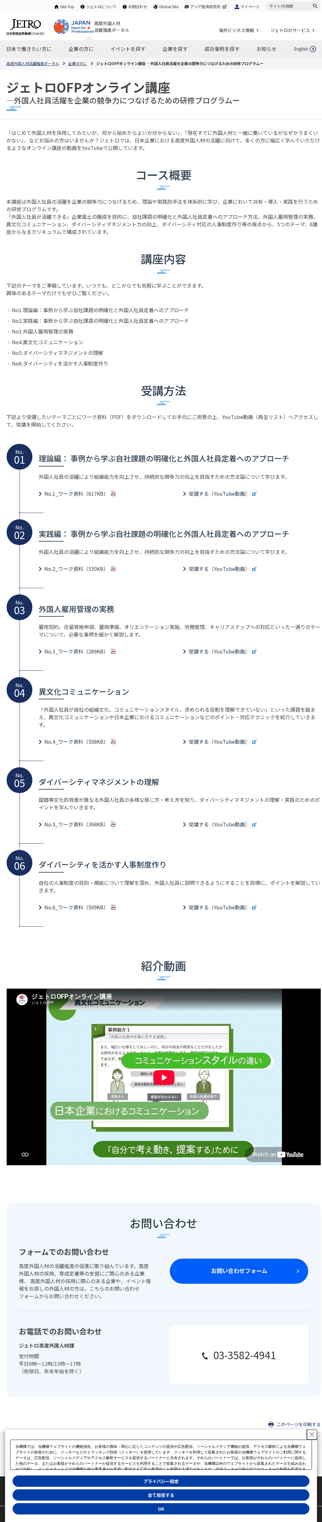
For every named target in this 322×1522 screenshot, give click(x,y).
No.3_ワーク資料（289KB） (76, 651)
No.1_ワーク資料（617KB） (76, 493)
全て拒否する (161, 1495)
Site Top (67, 6)
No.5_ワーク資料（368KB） (76, 824)
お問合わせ (137, 6)
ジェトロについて (101, 6)
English (301, 49)
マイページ (250, 6)
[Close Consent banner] (312, 1435)
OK (161, 1509)
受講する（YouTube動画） (219, 493)
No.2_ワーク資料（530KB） (76, 568)
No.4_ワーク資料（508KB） (76, 741)
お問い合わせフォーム (239, 1270)
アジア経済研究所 (205, 6)
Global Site (168, 6)
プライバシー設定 (161, 1481)
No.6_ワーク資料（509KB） (76, 907)
